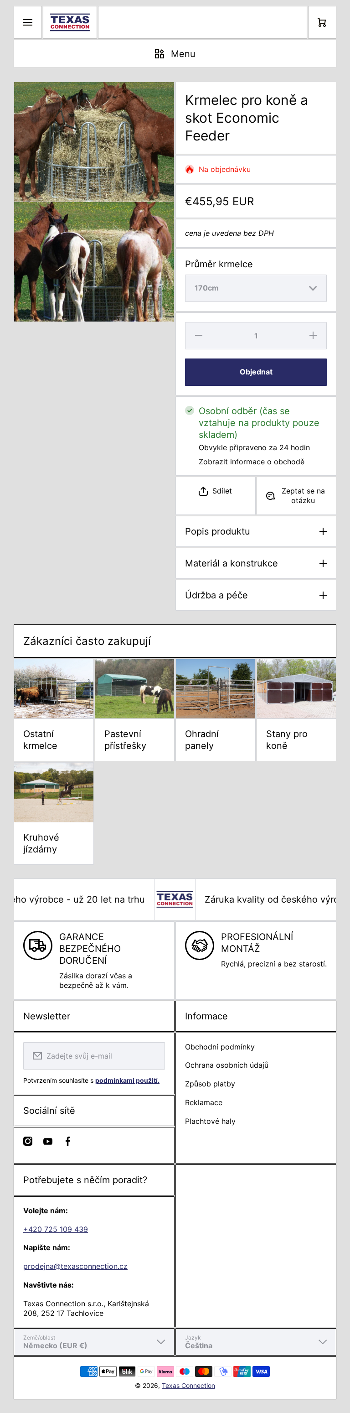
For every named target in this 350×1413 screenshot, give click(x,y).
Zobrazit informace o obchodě (251, 461)
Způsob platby (210, 1083)
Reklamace (203, 1102)
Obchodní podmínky (220, 1046)
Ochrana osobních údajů (226, 1065)
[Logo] (70, 22)
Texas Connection (188, 1385)
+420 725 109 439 (55, 1229)
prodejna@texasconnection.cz (75, 1266)
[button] (215, 491)
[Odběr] (152, 1056)
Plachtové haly (210, 1121)
